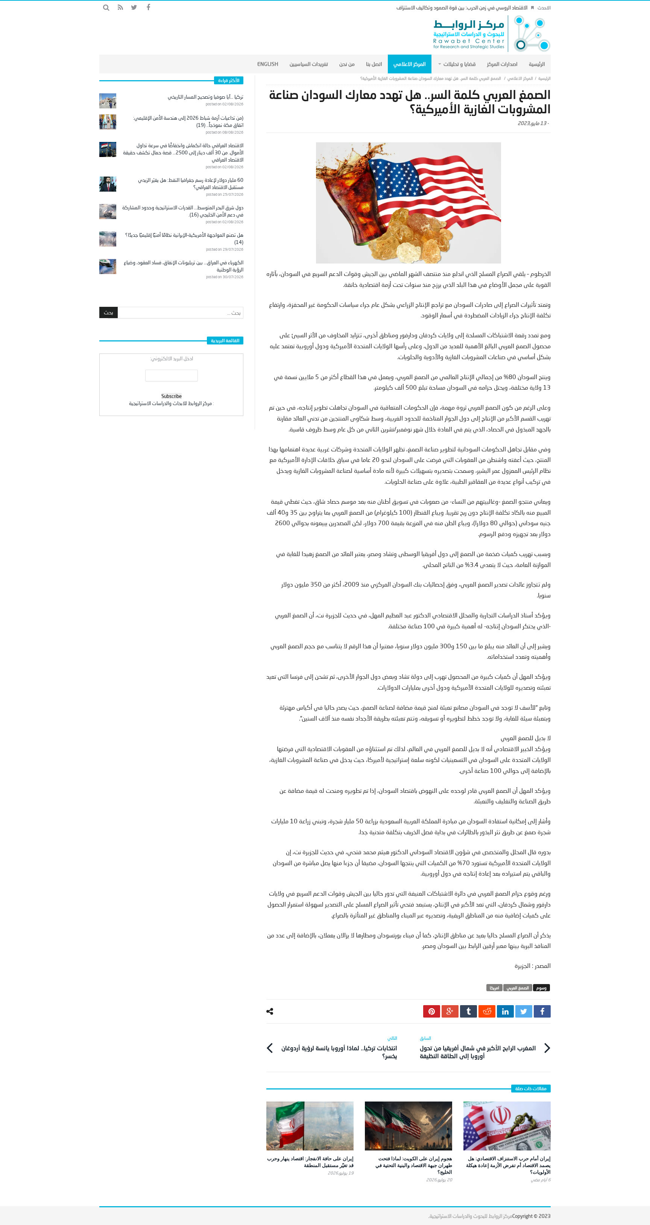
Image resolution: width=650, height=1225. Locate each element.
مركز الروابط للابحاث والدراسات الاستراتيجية (170, 403)
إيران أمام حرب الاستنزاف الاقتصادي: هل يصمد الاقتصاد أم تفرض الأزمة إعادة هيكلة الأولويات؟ (508, 1165)
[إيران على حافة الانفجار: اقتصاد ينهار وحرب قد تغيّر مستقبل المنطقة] (310, 1126)
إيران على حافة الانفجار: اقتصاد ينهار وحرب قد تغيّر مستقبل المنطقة (310, 1162)
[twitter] (523, 1011)
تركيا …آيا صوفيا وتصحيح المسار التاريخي (205, 97)
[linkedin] (505, 1011)
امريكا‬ (494, 987)
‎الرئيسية (544, 78)
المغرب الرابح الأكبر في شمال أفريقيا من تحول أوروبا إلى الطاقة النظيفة (478, 1047)
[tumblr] (468, 1011)
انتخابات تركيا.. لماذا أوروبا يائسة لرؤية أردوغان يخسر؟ (339, 1047)
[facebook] (542, 1011)
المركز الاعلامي (520, 78)
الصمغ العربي (518, 987)
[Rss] (120, 8)
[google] (450, 1011)
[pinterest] (431, 1011)
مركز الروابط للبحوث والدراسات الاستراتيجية (471, 1216)
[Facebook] (148, 8)
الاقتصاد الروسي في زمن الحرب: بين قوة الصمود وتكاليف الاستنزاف (461, 8)
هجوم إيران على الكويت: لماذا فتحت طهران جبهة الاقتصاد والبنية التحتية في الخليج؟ (413, 1165)
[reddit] (486, 1011)
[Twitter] (134, 8)
